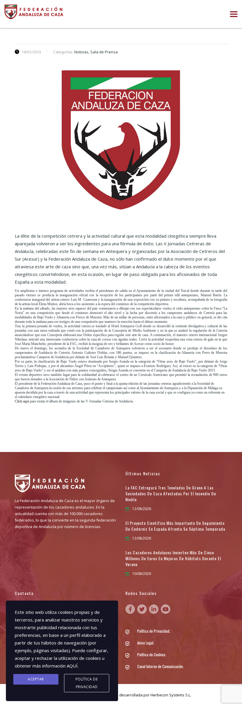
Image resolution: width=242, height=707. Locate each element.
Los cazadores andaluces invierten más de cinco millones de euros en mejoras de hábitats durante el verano (173, 558)
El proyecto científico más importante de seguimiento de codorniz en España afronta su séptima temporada (175, 526)
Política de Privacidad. (153, 631)
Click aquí (22, 401)
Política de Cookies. (151, 654)
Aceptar (36, 679)
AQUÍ (72, 666)
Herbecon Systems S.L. (171, 695)
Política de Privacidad (87, 683)
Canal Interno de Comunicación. (160, 666)
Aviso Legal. (145, 643)
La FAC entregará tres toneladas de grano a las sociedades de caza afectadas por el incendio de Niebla (170, 493)
